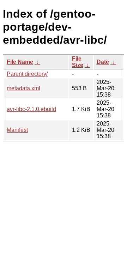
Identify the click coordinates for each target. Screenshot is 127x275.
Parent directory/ (27, 74)
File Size (77, 62)
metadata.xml (23, 88)
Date (103, 62)
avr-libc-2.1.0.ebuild (31, 109)
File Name (20, 62)
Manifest (17, 130)
